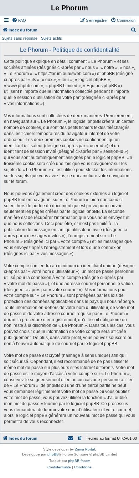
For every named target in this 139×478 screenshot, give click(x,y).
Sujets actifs (51, 38)
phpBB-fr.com (79, 461)
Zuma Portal (85, 449)
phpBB (53, 454)
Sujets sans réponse (19, 38)
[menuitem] (19, 20)
